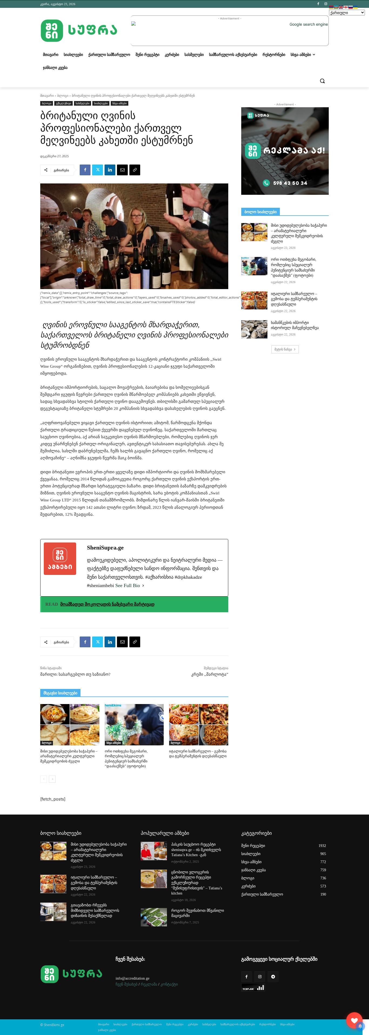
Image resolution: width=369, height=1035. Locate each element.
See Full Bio (127, 585)
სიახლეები (101, 103)
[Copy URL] (134, 170)
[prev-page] (43, 779)
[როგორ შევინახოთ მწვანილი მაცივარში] (154, 917)
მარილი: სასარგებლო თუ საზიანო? (75, 674)
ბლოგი (62, 96)
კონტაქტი (169, 984)
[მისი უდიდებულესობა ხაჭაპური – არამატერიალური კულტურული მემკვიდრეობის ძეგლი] (69, 724)
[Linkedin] (110, 170)
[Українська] (355, 7)
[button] (322, 80)
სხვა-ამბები (119, 103)
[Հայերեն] (331, 7)
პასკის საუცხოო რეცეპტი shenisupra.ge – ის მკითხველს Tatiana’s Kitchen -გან (196, 849)
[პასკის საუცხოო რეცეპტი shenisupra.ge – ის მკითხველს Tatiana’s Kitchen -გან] (154, 851)
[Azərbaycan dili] (336, 7)
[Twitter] (97, 170)
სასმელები (82, 103)
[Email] (122, 170)
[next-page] (52, 779)
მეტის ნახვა (283, 349)
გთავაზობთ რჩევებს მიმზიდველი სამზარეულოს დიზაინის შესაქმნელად (95, 910)
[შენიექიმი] (354, 1020)
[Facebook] (318, 4)
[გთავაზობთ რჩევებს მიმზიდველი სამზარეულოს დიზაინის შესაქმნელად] (53, 912)
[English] (341, 7)
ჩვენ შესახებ (126, 984)
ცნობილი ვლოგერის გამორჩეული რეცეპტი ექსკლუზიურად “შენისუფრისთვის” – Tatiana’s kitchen (196, 882)
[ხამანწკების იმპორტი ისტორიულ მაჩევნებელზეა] (254, 329)
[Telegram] (273, 976)
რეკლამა (149, 984)
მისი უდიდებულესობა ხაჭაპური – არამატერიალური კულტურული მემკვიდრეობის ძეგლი (69, 756)
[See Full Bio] (143, 585)
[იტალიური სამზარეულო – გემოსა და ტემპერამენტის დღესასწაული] (198, 724)
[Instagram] (326, 4)
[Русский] (350, 7)
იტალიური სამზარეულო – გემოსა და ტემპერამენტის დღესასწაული (294, 299)
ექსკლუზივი (63, 103)
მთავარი (47, 96)
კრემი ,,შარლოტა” (209, 674)
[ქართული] (346, 7)
